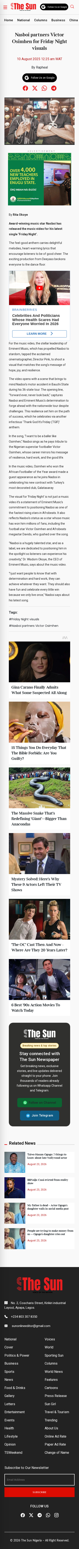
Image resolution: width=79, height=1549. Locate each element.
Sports (9, 1372)
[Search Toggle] (72, 6)
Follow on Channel (42, 1103)
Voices (50, 1339)
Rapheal (42, 67)
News (8, 1380)
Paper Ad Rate (55, 1444)
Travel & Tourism (57, 1412)
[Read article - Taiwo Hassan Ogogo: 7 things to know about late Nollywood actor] (14, 1162)
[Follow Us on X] (31, 1515)
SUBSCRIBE (39, 1492)
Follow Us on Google (57, 7)
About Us (51, 1428)
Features (51, 1380)
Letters (9, 1404)
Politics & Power (16, 1355)
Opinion (10, 1444)
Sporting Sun (54, 1355)
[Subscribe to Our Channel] (39, 1515)
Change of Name (57, 1453)
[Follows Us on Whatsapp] (44, 88)
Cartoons (51, 1388)
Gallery (9, 1396)
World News (54, 1372)
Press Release (56, 1396)
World (49, 1347)
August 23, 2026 (37, 1164)
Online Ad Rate (55, 1436)
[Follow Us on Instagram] (56, 1515)
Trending (51, 1420)
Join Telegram (42, 1115)
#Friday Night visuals (24, 619)
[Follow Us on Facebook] (23, 1515)
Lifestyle (11, 1436)
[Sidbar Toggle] (5, 7)
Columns (40, 20)
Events (9, 1420)
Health (9, 1428)
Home (8, 20)
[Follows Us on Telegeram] (53, 88)
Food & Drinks (14, 1388)
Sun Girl (50, 1404)
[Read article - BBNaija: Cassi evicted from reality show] (14, 1187)
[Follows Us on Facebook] (25, 88)
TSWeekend (13, 1453)
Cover (8, 1347)
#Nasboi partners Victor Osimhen (33, 626)
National (23, 20)
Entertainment (14, 1412)
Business (58, 20)
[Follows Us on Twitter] (34, 88)
